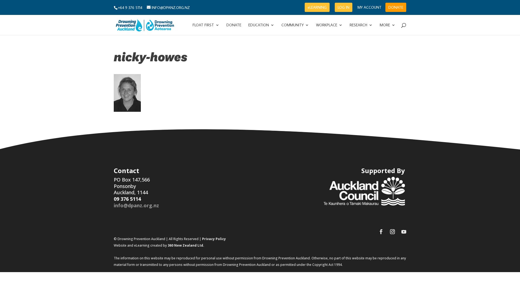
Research (358, 25)
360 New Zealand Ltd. (186, 245)
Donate (233, 25)
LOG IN (343, 7)
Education (258, 25)
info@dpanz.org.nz (136, 205)
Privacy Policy (214, 239)
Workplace (326, 25)
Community (292, 25)
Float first (203, 25)
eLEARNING (317, 7)
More (385, 25)
